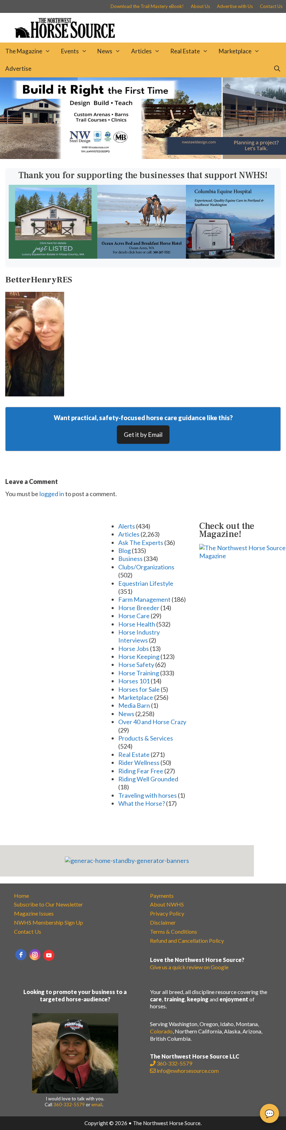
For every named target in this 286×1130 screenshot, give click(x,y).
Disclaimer (163, 922)
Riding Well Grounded (148, 779)
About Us (200, 6)
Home (21, 895)
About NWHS (167, 904)
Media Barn (134, 705)
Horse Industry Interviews (139, 636)
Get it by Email (143, 434)
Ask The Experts (140, 542)
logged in (51, 494)
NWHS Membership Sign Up (48, 922)
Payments (162, 895)
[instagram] (34, 954)
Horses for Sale (139, 689)
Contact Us (271, 6)
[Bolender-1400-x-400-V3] (143, 156)
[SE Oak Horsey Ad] (53, 256)
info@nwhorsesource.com (188, 1070)
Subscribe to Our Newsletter (48, 904)
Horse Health (136, 624)
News (104, 51)
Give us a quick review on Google (189, 967)
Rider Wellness (138, 762)
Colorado (161, 1031)
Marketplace (235, 51)
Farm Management (144, 599)
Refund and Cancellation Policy (187, 940)
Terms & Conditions (173, 931)
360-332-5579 (69, 1104)
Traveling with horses (147, 795)
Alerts (126, 526)
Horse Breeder (138, 608)
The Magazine (23, 51)
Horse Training (138, 673)
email (96, 1104)
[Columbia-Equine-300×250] (230, 256)
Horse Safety (136, 664)
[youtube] (48, 955)
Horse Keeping (138, 656)
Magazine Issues (34, 913)
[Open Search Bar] (277, 68)
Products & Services (145, 738)
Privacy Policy (167, 913)
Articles (141, 51)
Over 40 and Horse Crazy (152, 722)
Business (130, 558)
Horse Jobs (133, 648)
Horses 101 (134, 681)
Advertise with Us (235, 6)
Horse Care (134, 616)
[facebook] (21, 954)
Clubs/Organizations (146, 567)
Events (70, 51)
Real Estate (185, 51)
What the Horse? (141, 803)
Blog (124, 550)
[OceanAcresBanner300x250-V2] (141, 256)
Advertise (18, 68)
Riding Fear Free (140, 771)
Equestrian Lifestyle (145, 583)
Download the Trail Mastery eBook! (147, 6)
